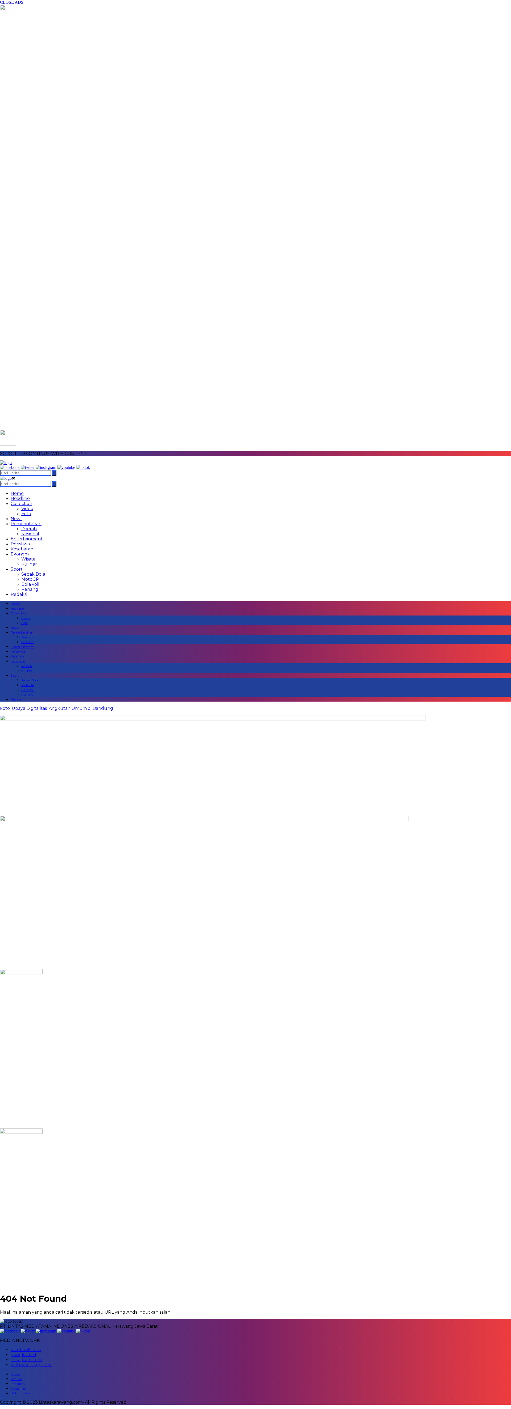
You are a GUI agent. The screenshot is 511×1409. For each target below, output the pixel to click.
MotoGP (30, 579)
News (16, 518)
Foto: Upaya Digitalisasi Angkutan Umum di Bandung (56, 708)
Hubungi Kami (22, 1393)
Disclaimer (19, 1388)
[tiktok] (83, 467)
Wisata (28, 559)
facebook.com (26, 1349)
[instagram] (46, 467)
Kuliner (29, 564)
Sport (17, 569)
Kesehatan (22, 548)
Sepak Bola (33, 574)
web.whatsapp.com (31, 1364)
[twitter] (28, 467)
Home (17, 493)
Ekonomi (20, 554)
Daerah (29, 528)
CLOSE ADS (12, 2)
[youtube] (66, 467)
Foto (26, 513)
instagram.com (26, 1359)
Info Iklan (18, 1384)
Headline (20, 498)
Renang (29, 589)
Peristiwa (20, 543)
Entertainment (27, 538)
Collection (21, 503)
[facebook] (10, 467)
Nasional (30, 533)
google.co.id (23, 1354)
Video (27, 508)
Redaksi (19, 594)
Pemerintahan (26, 523)
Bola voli (30, 584)
